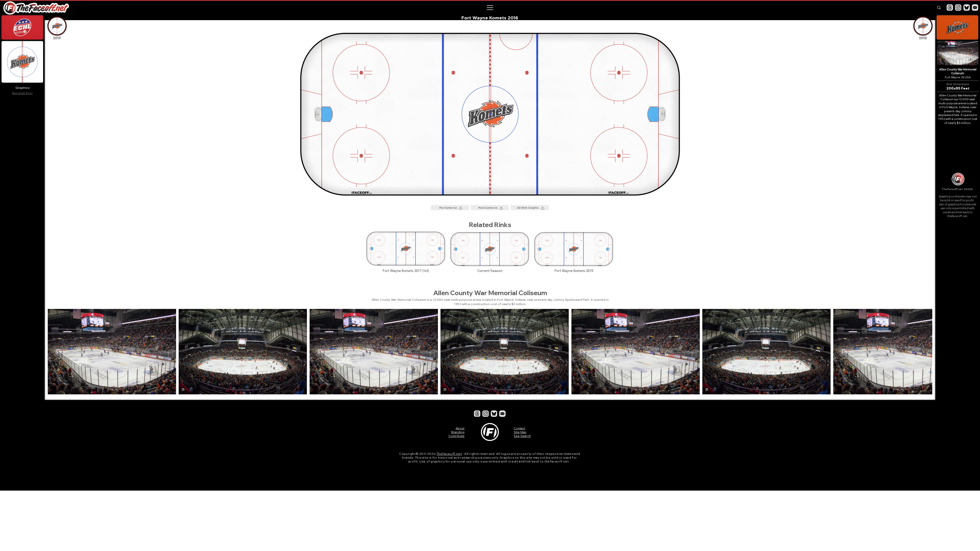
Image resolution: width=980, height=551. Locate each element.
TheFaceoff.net (449, 454)
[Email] (975, 7)
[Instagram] (958, 7)
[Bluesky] (966, 7)
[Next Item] (923, 352)
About (460, 428)
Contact (519, 428)
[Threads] (950, 7)
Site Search (522, 436)
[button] (489, 7)
